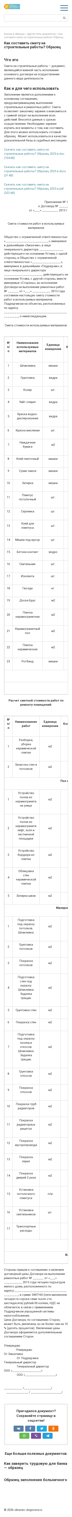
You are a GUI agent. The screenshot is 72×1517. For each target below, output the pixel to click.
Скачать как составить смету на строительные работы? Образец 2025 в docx (35, 169)
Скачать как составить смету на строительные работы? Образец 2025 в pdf (34, 186)
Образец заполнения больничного (35, 1479)
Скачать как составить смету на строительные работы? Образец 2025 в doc (34, 152)
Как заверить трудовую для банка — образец (35, 1465)
